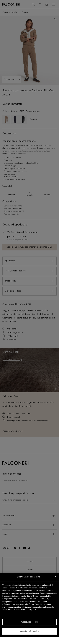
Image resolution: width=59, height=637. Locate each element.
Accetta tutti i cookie (29, 631)
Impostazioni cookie (29, 622)
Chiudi (55, 577)
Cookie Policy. (34, 604)
